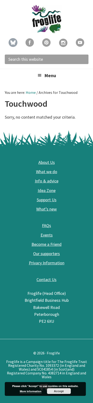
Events (47, 235)
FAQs (46, 225)
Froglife (46, 19)
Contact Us (46, 279)
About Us (46, 162)
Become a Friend (46, 244)
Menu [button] (50, 75)
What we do (46, 171)
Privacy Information (46, 263)
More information (30, 391)
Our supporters (46, 253)
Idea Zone (47, 190)
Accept (59, 391)
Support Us (47, 199)
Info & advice (46, 181)
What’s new (46, 209)
